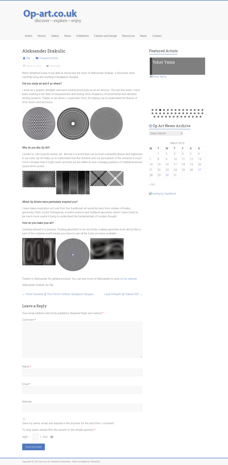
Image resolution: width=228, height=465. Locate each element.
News (67, 35)
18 (164, 113)
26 (195, 113)
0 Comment (55, 66)
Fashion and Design (105, 35)
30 (158, 117)
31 (162, 117)
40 (197, 117)
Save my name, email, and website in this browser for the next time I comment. (68, 423)
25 (191, 113)
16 (156, 113)
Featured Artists (49, 58)
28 (202, 113)
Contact (157, 35)
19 (168, 113)
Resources (128, 35)
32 (166, 117)
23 (183, 113)
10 (187, 110)
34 (174, 117)
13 (198, 110)
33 (170, 117)
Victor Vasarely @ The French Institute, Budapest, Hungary (57, 294)
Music (143, 35)
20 (172, 113)
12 (195, 110)
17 (160, 113)
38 (189, 117)
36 (181, 117)
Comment (29, 319)
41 (200, 117)
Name (26, 366)
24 (187, 113)
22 (179, 113)
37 (185, 117)
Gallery (55, 35)
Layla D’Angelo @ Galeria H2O (123, 294)
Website (27, 401)
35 (177, 117)
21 (175, 113)
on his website (128, 278)
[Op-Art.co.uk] (53, 7)
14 (202, 110)
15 (152, 113)
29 (154, 117)
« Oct (152, 184)
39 (193, 117)
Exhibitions (82, 35)
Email (26, 384)
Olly (28, 58)
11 (191, 110)
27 (198, 113)
